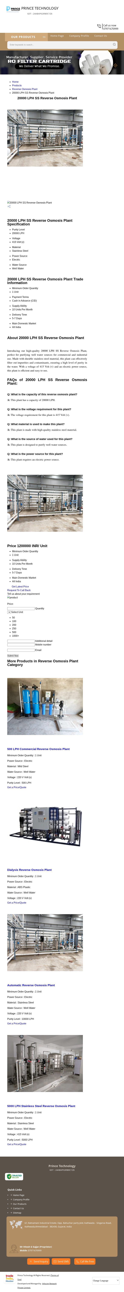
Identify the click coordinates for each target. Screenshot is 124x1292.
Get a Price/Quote (16, 787)
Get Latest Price (20, 586)
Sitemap (17, 1212)
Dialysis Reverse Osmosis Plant (29, 869)
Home (15, 82)
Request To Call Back (19, 590)
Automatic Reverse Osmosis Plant (31, 985)
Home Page (57, 35)
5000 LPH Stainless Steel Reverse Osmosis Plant (41, 1106)
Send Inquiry (40, 1261)
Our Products (23, 37)
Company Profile (79, 35)
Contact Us (100, 35)
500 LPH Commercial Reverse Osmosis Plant (38, 749)
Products (17, 85)
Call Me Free (87, 1261)
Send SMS (63, 1261)
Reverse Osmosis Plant (24, 89)
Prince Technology (39, 10)
